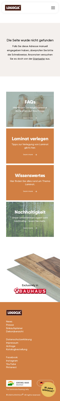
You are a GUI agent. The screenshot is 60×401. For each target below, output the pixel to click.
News (9, 321)
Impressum (12, 343)
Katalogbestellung (16, 349)
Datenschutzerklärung (19, 339)
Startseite (39, 59)
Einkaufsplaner (14, 328)
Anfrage (10, 346)
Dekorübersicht (15, 331)
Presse (10, 325)
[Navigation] (53, 8)
